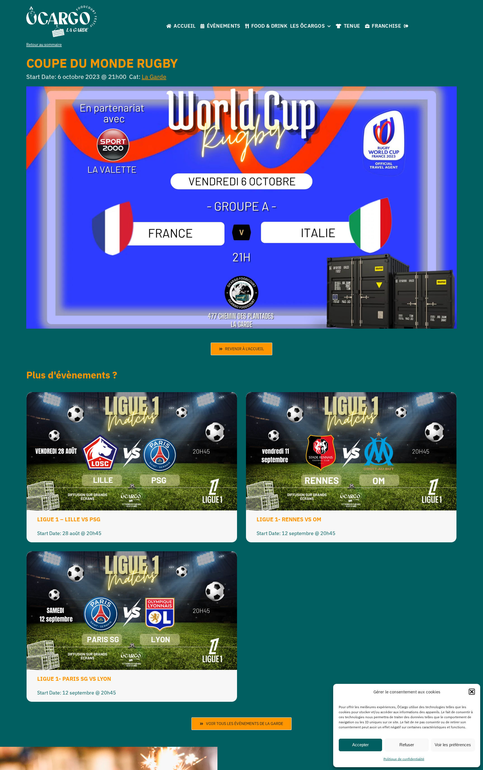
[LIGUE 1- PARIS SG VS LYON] (132, 555)
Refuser (406, 744)
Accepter (360, 744)
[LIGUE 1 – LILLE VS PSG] (132, 396)
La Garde (154, 76)
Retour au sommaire (44, 44)
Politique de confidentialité (403, 759)
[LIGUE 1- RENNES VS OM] (351, 396)
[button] (472, 691)
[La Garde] (61, 8)
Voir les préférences (453, 744)
